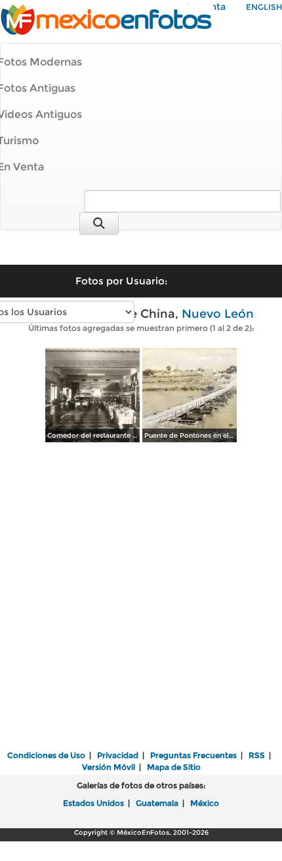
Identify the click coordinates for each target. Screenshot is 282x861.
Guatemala (157, 803)
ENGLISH (264, 7)
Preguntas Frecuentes (193, 755)
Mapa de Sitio (174, 767)
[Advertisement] (141, 597)
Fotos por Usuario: (121, 281)
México (204, 803)
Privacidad (117, 755)
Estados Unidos (93, 803)
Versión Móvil (108, 767)
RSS (257, 755)
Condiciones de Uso (46, 755)
